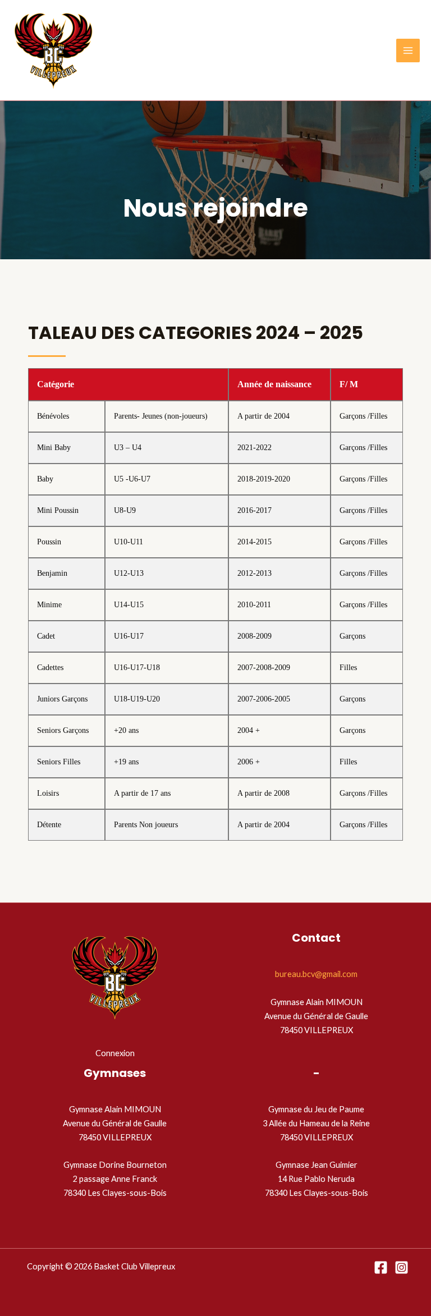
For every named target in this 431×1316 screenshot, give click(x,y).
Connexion (115, 1053)
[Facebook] (381, 1267)
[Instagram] (402, 1267)
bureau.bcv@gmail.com (316, 974)
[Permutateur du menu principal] (408, 50)
